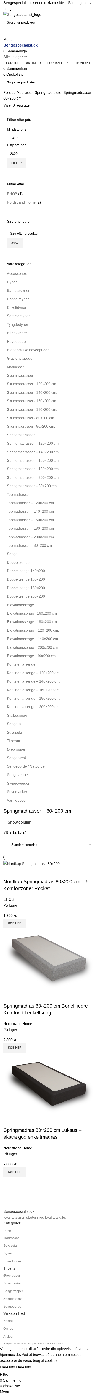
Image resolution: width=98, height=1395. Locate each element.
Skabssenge (17, 715)
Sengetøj (14, 724)
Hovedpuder (17, 342)
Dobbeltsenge (18, 562)
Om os (8, 1328)
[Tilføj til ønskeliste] (33, 872)
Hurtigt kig (21, 872)
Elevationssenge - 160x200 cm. (32, 613)
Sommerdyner (18, 316)
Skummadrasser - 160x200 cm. (32, 401)
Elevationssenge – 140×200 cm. (33, 639)
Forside (10, 93)
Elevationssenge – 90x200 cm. (32, 656)
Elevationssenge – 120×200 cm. (33, 630)
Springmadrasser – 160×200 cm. (33, 460)
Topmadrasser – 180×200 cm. (31, 528)
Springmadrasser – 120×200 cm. (33, 443)
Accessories (17, 273)
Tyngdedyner (17, 325)
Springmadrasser (49, 93)
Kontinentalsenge (21, 664)
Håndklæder (17, 333)
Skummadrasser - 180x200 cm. (32, 410)
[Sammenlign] (9, 872)
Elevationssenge (20, 605)
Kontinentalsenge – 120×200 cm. (33, 673)
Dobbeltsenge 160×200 (26, 579)
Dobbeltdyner (18, 299)
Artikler (8, 1336)
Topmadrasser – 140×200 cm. (31, 511)
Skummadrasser (20, 375)
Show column (19, 822)
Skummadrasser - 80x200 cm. (31, 418)
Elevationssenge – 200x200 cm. (33, 647)
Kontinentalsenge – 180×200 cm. (33, 698)
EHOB (12, 194)
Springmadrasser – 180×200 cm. (33, 469)
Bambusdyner (18, 290)
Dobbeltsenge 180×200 (26, 588)
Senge (12, 554)
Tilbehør (13, 741)
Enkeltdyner (16, 307)
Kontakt (8, 1321)
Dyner (12, 282)
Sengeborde (12, 1306)
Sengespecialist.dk (20, 45)
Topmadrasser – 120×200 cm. (31, 503)
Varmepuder (17, 800)
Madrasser (26, 93)
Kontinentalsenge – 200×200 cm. (33, 707)
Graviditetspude (19, 358)
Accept (40, 1367)
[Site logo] (22, 14)
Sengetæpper (18, 775)
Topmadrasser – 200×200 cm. (31, 537)
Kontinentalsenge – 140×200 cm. (33, 681)
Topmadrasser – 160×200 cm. (31, 520)
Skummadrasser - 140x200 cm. (32, 392)
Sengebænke (13, 1298)
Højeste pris (16, 145)
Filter (16, 163)
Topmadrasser (18, 495)
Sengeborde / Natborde (26, 766)
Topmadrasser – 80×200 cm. (30, 545)
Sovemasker (17, 792)
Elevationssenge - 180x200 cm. (32, 622)
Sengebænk (17, 758)
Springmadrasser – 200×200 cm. (33, 477)
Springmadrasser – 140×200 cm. (33, 452)
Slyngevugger (18, 783)
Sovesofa (14, 732)
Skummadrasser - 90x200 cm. (31, 426)
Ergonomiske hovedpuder (28, 350)
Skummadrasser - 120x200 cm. (32, 384)
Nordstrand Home (21, 202)
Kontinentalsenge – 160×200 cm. (33, 690)
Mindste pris (16, 129)
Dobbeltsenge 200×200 (26, 596)
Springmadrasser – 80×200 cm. (32, 486)
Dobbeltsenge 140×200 (26, 571)
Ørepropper (16, 749)
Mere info (15, 1367)
